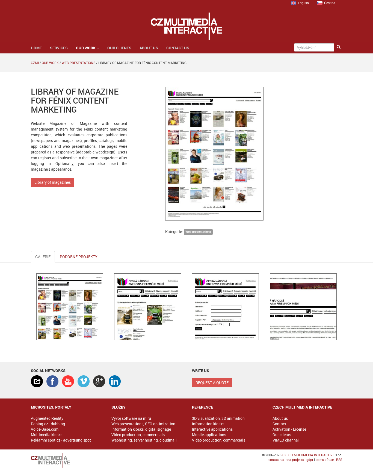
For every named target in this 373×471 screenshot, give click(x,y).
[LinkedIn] (115, 381)
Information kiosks (208, 423)
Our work (86, 47)
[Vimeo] (84, 381)
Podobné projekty (78, 256)
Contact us (177, 47)
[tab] (37, 381)
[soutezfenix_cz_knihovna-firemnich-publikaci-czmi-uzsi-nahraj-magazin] (225, 306)
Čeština (329, 3)
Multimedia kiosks (46, 434)
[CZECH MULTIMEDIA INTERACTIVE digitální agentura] (186, 26)
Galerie (43, 256)
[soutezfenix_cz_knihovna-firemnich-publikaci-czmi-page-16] (69, 306)
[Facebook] (52, 381)
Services (59, 47)
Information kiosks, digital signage (141, 429)
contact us (276, 459)
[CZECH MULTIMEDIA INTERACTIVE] (65, 460)
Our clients (119, 47)
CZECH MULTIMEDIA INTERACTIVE (308, 455)
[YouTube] (68, 381)
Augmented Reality (47, 418)
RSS (339, 459)
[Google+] (99, 381)
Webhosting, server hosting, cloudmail (144, 440)
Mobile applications (209, 434)
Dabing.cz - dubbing (48, 423)
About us (149, 47)
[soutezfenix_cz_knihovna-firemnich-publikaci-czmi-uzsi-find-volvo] (147, 306)
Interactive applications (212, 429)
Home (36, 47)
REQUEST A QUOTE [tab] (212, 382)
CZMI (35, 63)
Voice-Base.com (44, 429)
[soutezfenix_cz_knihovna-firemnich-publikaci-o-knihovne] (303, 306)
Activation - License (289, 429)
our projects (295, 459)
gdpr (309, 459)
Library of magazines (52, 182)
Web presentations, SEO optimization (143, 423)
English (303, 3)
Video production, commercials (138, 434)
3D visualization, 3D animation (218, 418)
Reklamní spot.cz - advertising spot (61, 440)
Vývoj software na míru (131, 418)
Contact (279, 423)
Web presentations (78, 63)
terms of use (325, 459)
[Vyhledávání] (338, 47)
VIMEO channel (286, 440)
